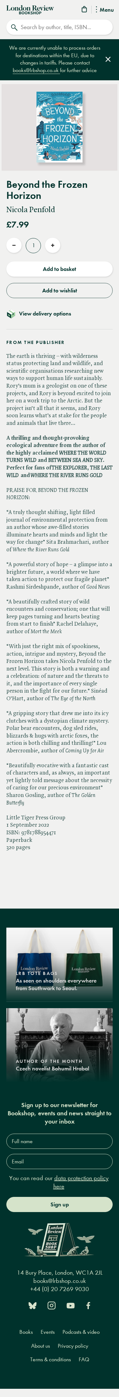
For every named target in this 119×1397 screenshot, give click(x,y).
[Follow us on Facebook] (88, 1304)
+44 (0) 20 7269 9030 (59, 1289)
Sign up (59, 1204)
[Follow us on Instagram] (52, 1304)
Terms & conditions (50, 1359)
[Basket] (84, 10)
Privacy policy (73, 1346)
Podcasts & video (81, 1332)
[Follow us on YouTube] (71, 1304)
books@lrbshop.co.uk (36, 70)
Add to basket (59, 269)
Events (48, 1332)
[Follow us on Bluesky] (32, 1304)
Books (26, 1332)
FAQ (84, 1359)
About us (40, 1346)
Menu (107, 10)
